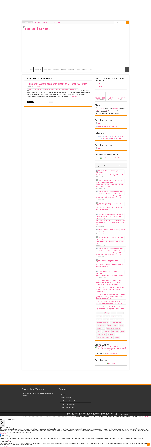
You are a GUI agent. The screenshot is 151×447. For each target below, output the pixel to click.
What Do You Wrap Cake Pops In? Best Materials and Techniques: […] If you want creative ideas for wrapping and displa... (108, 282)
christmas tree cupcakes (113, 328)
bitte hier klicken (111, 353)
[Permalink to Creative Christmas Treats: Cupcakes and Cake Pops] (110, 239)
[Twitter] (120, 136)
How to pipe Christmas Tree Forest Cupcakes (109, 275)
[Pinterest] (104, 138)
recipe (98, 331)
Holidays (56, 69)
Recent (106, 166)
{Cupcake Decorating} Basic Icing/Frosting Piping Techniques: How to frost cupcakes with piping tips (110, 222)
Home (26, 69)
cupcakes (120, 313)
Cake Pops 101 (46, 22)
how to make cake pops (117, 319)
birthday (106, 319)
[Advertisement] (90, 40)
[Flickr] (111, 138)
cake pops (115, 108)
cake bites (106, 316)
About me (37, 22)
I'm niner (102, 108)
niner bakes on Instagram (67, 404)
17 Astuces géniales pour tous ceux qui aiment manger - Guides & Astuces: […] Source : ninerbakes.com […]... (110, 289)
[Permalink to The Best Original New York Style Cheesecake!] (110, 172)
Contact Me (56, 22)
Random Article (127, 69)
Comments (114, 166)
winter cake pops (112, 325)
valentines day (100, 328)
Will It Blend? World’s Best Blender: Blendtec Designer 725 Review (57, 84)
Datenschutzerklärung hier (44, 393)
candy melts (115, 331)
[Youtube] (117, 138)
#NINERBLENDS (87, 69)
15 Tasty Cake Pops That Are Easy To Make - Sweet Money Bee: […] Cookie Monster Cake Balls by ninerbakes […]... (110, 296)
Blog (31, 69)
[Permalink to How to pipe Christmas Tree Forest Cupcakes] (110, 273)
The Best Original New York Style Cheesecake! (110, 175)
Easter (78, 69)
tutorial (113, 313)
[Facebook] (114, 136)
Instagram (126, 414)
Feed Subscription (91, 78)
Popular (99, 166)
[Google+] (106, 136)
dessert (99, 319)
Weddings (71, 69)
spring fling (111, 334)
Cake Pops (38, 69)
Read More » (74, 96)
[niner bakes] (36, 28)
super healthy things (101, 110)
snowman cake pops (116, 322)
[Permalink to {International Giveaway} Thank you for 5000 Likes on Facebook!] (110, 205)
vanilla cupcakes (101, 334)
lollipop (121, 325)
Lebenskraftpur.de (65, 397)
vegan (122, 331)
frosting (99, 316)
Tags (120, 166)
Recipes (63, 69)
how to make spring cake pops (105, 337)
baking (107, 313)
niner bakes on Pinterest (67, 407)
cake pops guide (101, 325)
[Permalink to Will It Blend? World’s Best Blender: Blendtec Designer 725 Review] (52, 89)
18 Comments (38, 86)
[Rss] (100, 136)
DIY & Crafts (47, 69)
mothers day (106, 331)
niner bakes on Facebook (67, 401)
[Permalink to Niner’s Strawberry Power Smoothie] (107, 229)
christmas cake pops (102, 322)
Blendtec (62, 394)
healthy (117, 337)
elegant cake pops (116, 316)
